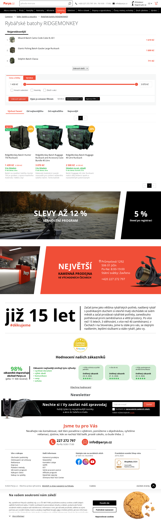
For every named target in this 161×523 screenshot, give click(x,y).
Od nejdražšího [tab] (55, 111)
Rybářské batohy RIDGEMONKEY (54, 16)
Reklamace (15, 462)
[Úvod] (9, 3)
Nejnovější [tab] (73, 111)
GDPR (45, 465)
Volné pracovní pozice (52, 470)
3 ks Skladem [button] (41, 168)
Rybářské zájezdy (50, 475)
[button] (70, 3)
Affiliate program (50, 472)
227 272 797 (66, 440)
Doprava (14, 465)
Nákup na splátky (18, 475)
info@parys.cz (121, 3)
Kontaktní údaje (49, 462)
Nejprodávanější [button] (16, 31)
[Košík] (156, 3)
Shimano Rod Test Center (53, 477)
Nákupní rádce (17, 472)
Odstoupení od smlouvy (21, 460)
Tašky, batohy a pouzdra (27, 16)
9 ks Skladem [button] (10, 168)
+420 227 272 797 (85, 3)
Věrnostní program (19, 470)
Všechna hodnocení (80, 387)
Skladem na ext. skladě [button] (76, 168)
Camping (9, 16)
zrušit (132, 412)
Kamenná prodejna (51, 457)
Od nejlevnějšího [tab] (35, 111)
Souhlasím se (120, 409)
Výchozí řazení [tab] (15, 111)
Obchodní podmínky (19, 457)
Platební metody (18, 467)
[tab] (14, 77)
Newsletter (47, 460)
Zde (58, 510)
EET (44, 467)
